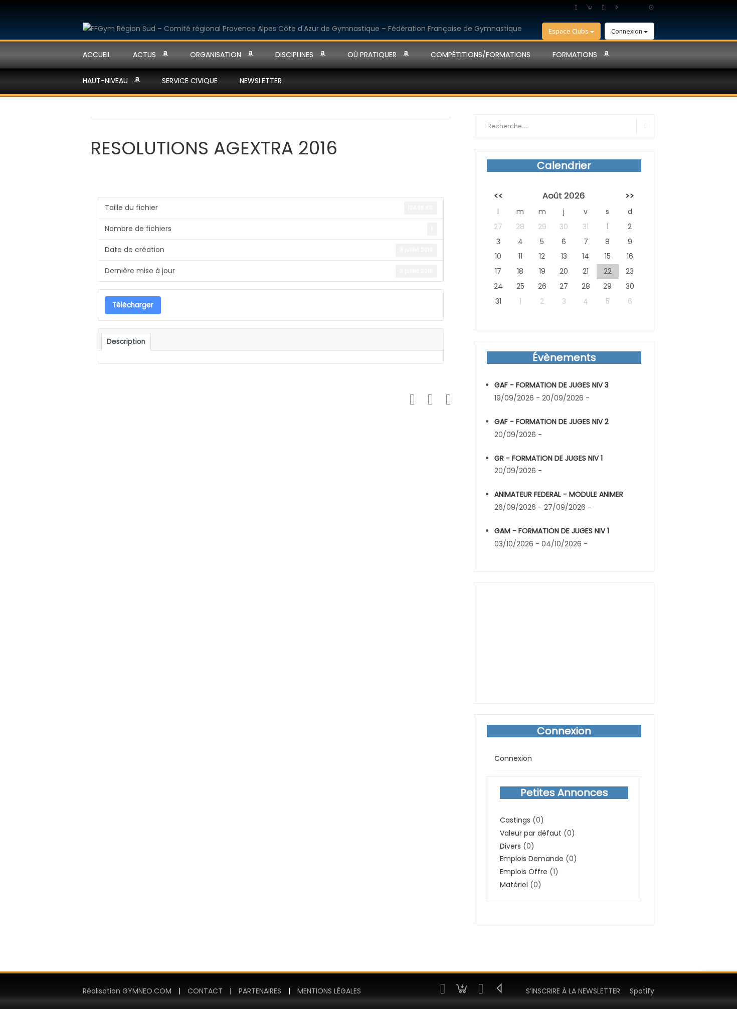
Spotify (642, 991)
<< (498, 195)
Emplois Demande (532, 859)
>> (629, 195)
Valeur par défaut (531, 833)
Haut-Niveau (105, 81)
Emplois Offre (523, 872)
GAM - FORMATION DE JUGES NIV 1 (551, 531)
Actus (144, 55)
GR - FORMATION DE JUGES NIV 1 (548, 458)
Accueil (97, 55)
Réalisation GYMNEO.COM (127, 991)
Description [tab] (126, 341)
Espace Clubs (569, 31)
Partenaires (260, 991)
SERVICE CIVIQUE (190, 81)
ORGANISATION (215, 55)
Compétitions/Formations (480, 55)
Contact (205, 991)
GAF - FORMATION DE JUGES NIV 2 (551, 422)
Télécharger (132, 305)
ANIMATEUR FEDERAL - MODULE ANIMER (558, 494)
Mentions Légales (329, 991)
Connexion (627, 31)
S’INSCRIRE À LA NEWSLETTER (573, 991)
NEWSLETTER (261, 81)
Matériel (514, 885)
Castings (515, 820)
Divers (510, 846)
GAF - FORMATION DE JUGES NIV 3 (551, 385)
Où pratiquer (372, 55)
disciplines (294, 55)
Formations (574, 55)
